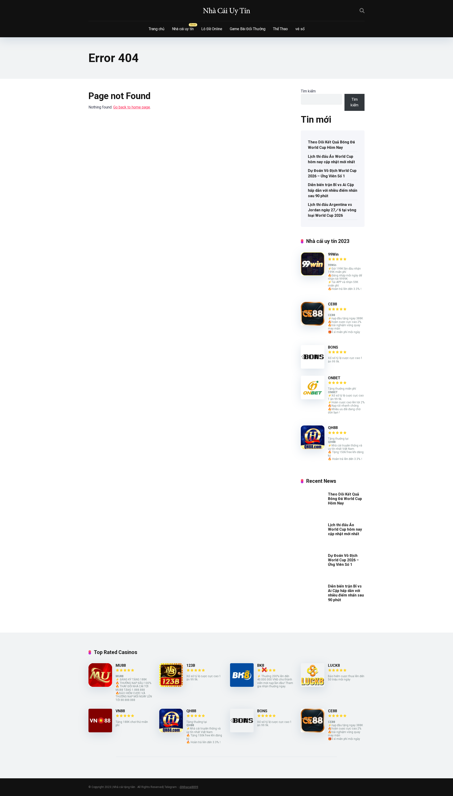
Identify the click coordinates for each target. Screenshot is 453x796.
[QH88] (312, 448)
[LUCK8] (312, 685)
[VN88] (100, 731)
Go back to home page (131, 107)
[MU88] (100, 685)
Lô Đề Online (211, 29)
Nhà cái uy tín (183, 29)
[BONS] (312, 367)
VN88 (120, 711)
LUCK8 (334, 665)
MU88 (121, 665)
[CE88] (312, 324)
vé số (300, 29)
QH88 (333, 427)
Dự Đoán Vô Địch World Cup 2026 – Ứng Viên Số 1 (332, 173)
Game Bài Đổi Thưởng (247, 29)
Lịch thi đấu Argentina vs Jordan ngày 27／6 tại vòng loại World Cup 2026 (332, 210)
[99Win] (312, 274)
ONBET (334, 378)
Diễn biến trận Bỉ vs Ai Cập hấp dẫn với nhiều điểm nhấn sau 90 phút (332, 190)
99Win (333, 254)
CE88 (332, 304)
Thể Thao (280, 29)
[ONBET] (312, 398)
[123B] (171, 685)
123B (190, 665)
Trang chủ (156, 29)
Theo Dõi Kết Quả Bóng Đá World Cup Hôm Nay (331, 145)
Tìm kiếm (308, 91)
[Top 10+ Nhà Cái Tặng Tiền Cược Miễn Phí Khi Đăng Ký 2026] (226, 10)
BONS (333, 347)
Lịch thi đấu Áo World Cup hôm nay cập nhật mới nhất (331, 159)
